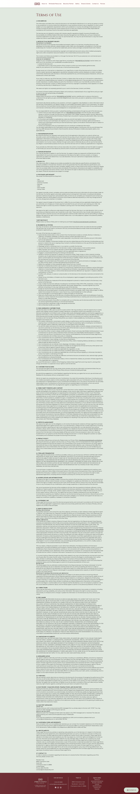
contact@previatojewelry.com (73, 80)
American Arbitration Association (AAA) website (89, 529)
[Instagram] (61, 787)
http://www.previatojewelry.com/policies (90, 440)
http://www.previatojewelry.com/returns (84, 222)
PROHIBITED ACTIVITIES (82, 60)
